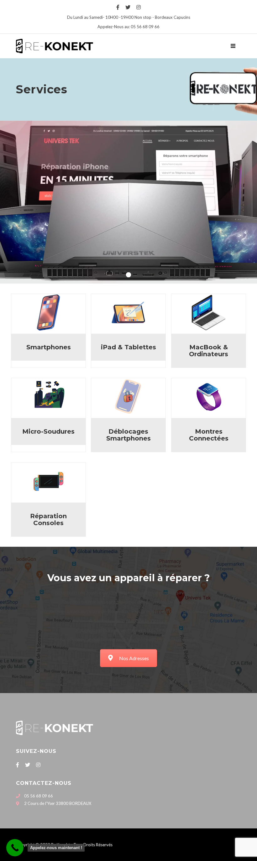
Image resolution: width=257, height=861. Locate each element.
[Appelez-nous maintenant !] (15, 847)
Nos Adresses (134, 658)
